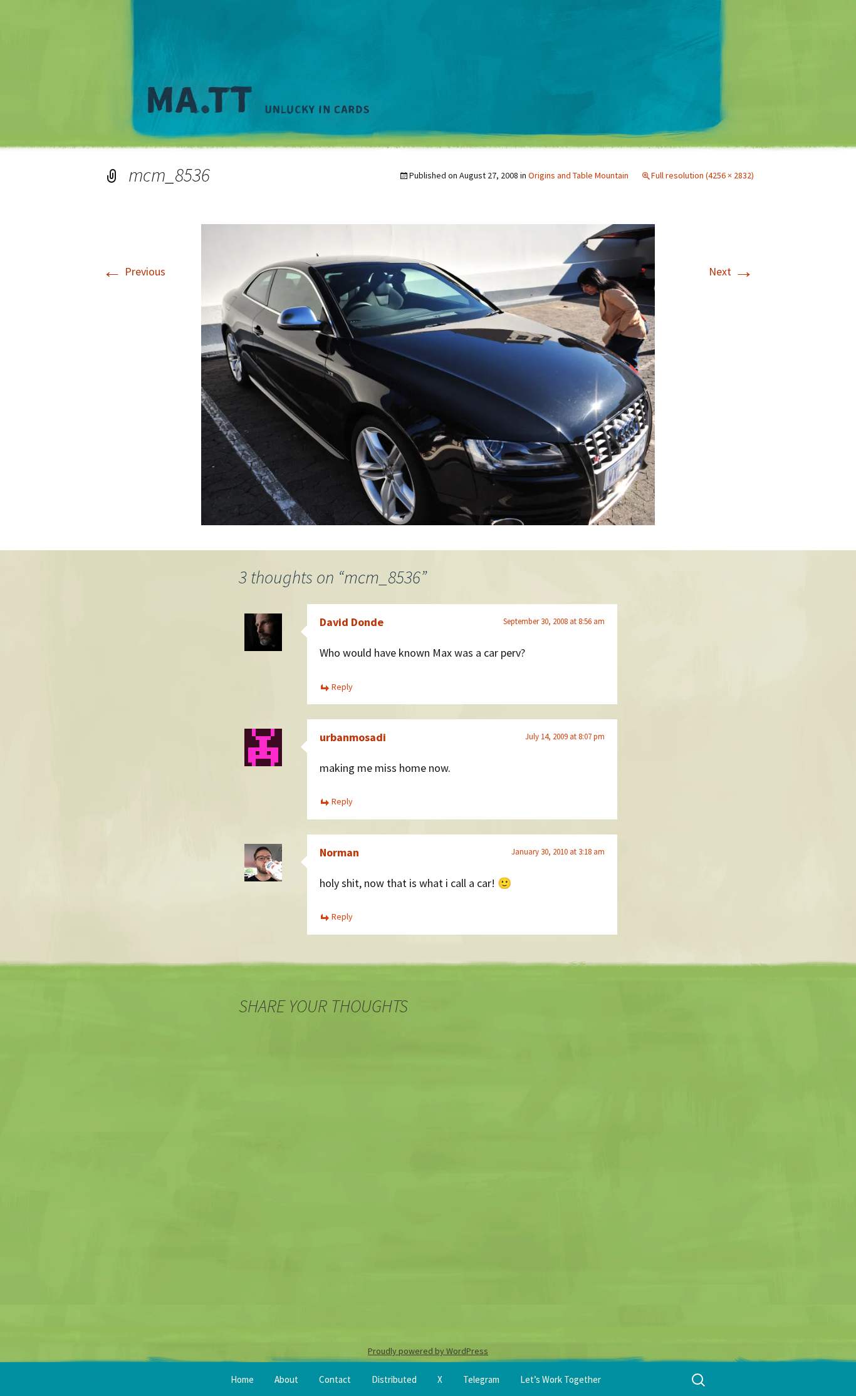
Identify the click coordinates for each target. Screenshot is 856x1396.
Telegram (481, 1379)
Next (731, 271)
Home (242, 1379)
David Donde (352, 622)
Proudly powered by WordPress (428, 1351)
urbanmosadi (353, 737)
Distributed (394, 1379)
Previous (133, 271)
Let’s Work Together (560, 1379)
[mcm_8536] (428, 373)
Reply (342, 686)
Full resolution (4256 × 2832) (702, 175)
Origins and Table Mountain (578, 175)
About (286, 1379)
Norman (339, 852)
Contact (335, 1379)
